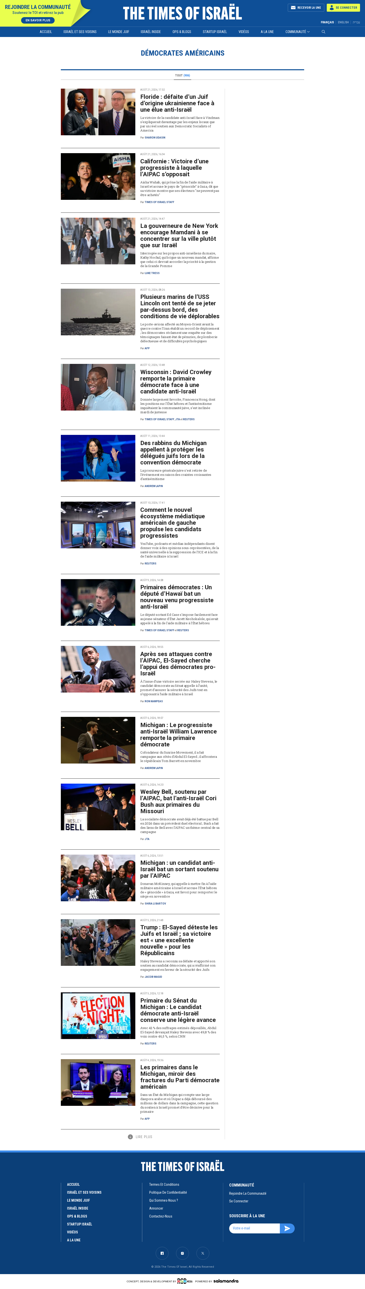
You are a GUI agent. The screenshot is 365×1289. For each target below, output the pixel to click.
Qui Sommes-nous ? (163, 1200)
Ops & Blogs (182, 32)
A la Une (267, 32)
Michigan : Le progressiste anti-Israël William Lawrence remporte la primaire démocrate (178, 735)
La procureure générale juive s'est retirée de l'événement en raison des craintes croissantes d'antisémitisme (175, 474)
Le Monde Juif (118, 32)
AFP (147, 348)
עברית (356, 22)
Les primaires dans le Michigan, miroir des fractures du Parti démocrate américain (179, 1077)
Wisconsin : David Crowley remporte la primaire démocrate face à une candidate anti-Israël (176, 382)
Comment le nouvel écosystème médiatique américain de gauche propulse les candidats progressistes (172, 522)
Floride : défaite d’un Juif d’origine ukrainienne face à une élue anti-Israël (177, 103)
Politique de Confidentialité (168, 1192)
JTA (177, 419)
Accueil (46, 32)
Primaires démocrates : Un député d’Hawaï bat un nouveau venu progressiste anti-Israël (177, 597)
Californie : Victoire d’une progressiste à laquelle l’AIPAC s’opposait (174, 168)
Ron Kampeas (154, 701)
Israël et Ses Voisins (80, 32)
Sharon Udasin (155, 137)
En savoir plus (38, 20)
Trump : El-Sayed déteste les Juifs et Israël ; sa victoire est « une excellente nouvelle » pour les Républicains (179, 940)
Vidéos (244, 32)
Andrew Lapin (154, 486)
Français (327, 22)
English (343, 22)
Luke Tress (152, 273)
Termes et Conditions (164, 1184)
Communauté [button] (296, 32)
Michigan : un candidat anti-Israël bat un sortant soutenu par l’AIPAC (179, 869)
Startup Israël (215, 32)
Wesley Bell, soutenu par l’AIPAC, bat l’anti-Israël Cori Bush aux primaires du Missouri (178, 801)
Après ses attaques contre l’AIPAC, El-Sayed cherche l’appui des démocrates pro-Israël (178, 664)
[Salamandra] (226, 1281)
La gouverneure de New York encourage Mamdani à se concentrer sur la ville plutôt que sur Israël (179, 235)
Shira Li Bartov (155, 903)
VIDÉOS (72, 1232)
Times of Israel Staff (159, 202)
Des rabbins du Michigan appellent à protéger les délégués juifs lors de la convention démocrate (173, 453)
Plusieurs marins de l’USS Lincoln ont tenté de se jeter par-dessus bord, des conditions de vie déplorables (179, 306)
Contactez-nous (160, 1216)
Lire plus (144, 1137)
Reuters (189, 419)
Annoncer (156, 1208)
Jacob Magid (153, 976)
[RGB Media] (186, 1281)
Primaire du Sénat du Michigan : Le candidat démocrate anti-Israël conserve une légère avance (178, 1010)
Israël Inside (151, 32)
